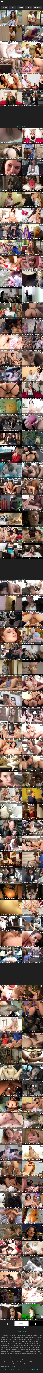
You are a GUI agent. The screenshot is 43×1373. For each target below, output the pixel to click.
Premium (12, 7)
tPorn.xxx (29, 7)
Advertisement (21, 126)
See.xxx (20, 7)
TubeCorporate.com (32, 1369)
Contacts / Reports (10, 1369)
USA (2, 7)
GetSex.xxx (37, 7)
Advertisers (21, 1369)
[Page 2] (35, 1323)
